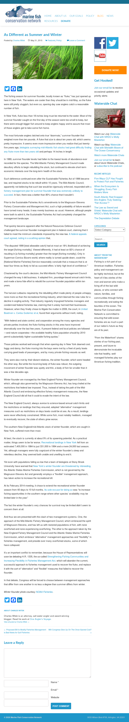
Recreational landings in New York (58, 442)
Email (54, 689)
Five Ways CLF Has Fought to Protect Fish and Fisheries (109, 180)
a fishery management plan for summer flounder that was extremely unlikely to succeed (47, 190)
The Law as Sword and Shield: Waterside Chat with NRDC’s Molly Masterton (108, 210)
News (110, 16)
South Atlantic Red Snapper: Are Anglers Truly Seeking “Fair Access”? (108, 199)
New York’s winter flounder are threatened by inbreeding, (62, 466)
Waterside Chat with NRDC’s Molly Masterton (107, 136)
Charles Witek (19, 40)
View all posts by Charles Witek (16, 622)
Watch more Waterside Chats (109, 155)
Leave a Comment (77, 40)
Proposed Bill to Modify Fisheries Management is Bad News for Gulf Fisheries (25, 631)
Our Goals (76, 16)
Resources (51, 21)
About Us (60, 16)
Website (55, 697)
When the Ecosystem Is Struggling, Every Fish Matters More (106, 189)
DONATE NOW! (110, 70)
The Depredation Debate (106, 218)
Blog (100, 16)
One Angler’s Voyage (40, 618)
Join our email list (103, 87)
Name (55, 682)
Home (48, 16)
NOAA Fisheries (44, 591)
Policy (90, 16)
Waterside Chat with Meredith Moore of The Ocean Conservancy (108, 147)
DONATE (66, 21)
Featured (51, 40)
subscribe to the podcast (109, 165)
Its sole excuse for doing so (58, 489)
